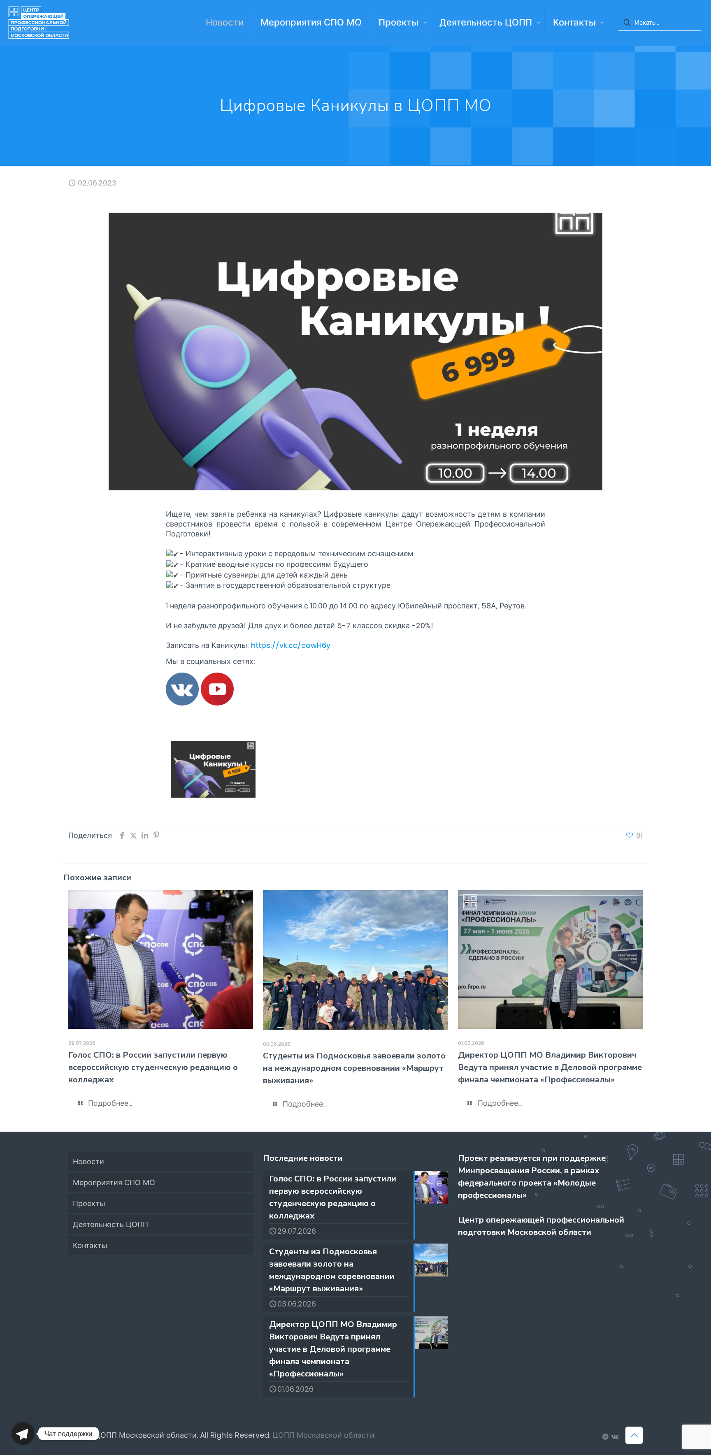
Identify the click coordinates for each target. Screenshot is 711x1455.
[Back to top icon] (634, 1435)
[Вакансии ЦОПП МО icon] (605, 1436)
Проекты (89, 1203)
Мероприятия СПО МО (114, 1182)
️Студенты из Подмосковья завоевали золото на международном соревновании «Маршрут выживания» (354, 1068)
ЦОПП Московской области (323, 1435)
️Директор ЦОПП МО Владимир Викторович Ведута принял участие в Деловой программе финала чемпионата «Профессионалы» (550, 1067)
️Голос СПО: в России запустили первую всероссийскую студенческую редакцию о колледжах (153, 1067)
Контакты (90, 1245)
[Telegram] (23, 1434)
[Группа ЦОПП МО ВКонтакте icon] (614, 1436)
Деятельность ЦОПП (110, 1224)
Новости (88, 1161)
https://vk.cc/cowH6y (290, 645)
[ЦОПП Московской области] (38, 22)
